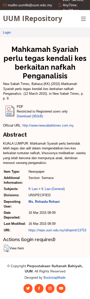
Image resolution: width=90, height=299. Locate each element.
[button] (6, 248)
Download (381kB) (30, 116)
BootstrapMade (55, 277)
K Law (33, 189)
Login (7, 32)
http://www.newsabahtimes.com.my (48, 125)
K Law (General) (53, 189)
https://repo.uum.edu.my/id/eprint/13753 (57, 230)
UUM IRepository (32, 18)
